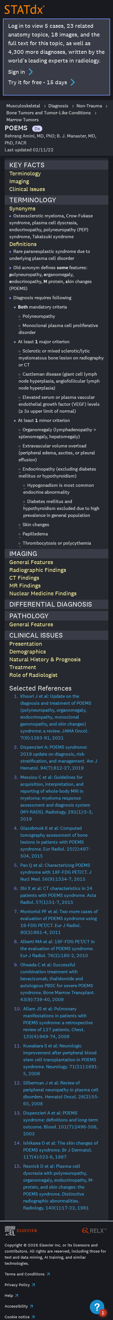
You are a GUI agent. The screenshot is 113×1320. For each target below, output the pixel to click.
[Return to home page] (25, 9)
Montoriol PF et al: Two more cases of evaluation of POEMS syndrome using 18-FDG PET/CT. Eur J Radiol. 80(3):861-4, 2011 (59, 921)
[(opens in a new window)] (94, 1230)
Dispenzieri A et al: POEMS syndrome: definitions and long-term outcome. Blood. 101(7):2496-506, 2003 (60, 1123)
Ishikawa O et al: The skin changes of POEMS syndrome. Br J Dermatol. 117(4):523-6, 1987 (60, 1150)
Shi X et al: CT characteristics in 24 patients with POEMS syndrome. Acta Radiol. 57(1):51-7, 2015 (58, 895)
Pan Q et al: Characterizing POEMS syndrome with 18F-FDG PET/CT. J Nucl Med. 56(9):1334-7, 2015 (56, 872)
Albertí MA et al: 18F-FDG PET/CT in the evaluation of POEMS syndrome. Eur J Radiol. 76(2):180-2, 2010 (57, 949)
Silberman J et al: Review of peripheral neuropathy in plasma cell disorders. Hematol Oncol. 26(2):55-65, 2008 (61, 1093)
